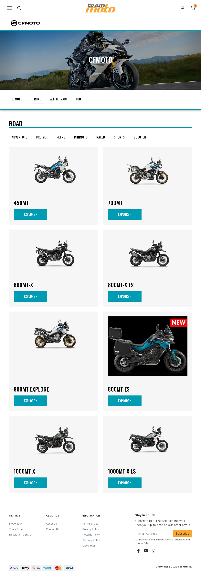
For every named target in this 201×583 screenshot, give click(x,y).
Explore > (30, 214)
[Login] (182, 8)
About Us (51, 523)
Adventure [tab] (19, 137)
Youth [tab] (80, 99)
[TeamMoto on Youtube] (146, 551)
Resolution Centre (20, 534)
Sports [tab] (119, 137)
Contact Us (52, 529)
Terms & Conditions (175, 539)
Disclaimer (88, 545)
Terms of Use (90, 523)
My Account (16, 523)
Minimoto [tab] (81, 137)
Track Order (16, 529)
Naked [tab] (100, 137)
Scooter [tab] (140, 137)
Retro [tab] (61, 137)
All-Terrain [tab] (58, 99)
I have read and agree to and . (162, 541)
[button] (9, 8)
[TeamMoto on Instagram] (153, 551)
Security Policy (91, 540)
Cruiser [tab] (42, 137)
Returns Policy (91, 534)
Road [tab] (37, 99)
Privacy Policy (90, 529)
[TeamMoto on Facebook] (139, 551)
